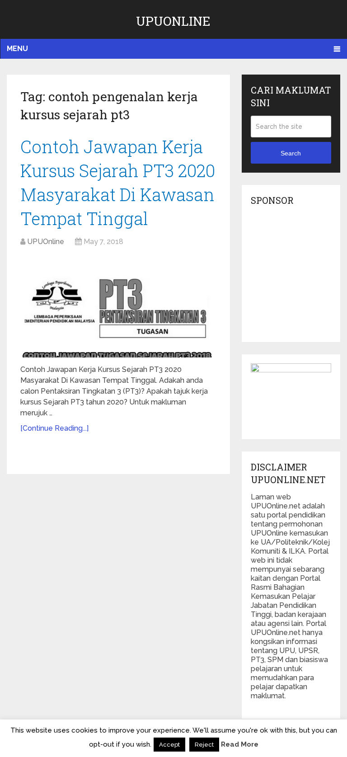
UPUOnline (173, 21)
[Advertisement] (299, 276)
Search (291, 153)
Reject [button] (204, 744)
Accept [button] (169, 744)
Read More (239, 744)
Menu (17, 48)
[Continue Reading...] (54, 428)
